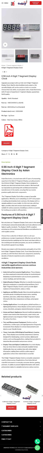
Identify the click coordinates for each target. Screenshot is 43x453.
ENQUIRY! (7, 143)
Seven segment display (14, 65)
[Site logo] (12, 3)
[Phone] (37, 441)
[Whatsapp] (37, 447)
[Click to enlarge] (5, 44)
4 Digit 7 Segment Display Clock (12, 67)
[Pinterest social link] (11, 154)
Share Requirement (42, 216)
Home (3, 65)
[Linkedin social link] (14, 154)
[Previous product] (3, 72)
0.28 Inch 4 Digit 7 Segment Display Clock (11, 402)
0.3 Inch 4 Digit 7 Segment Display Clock (31, 402)
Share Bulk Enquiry (35, 3)
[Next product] (7, 72)
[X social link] (9, 154)
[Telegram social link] (16, 154)
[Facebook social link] (7, 154)
